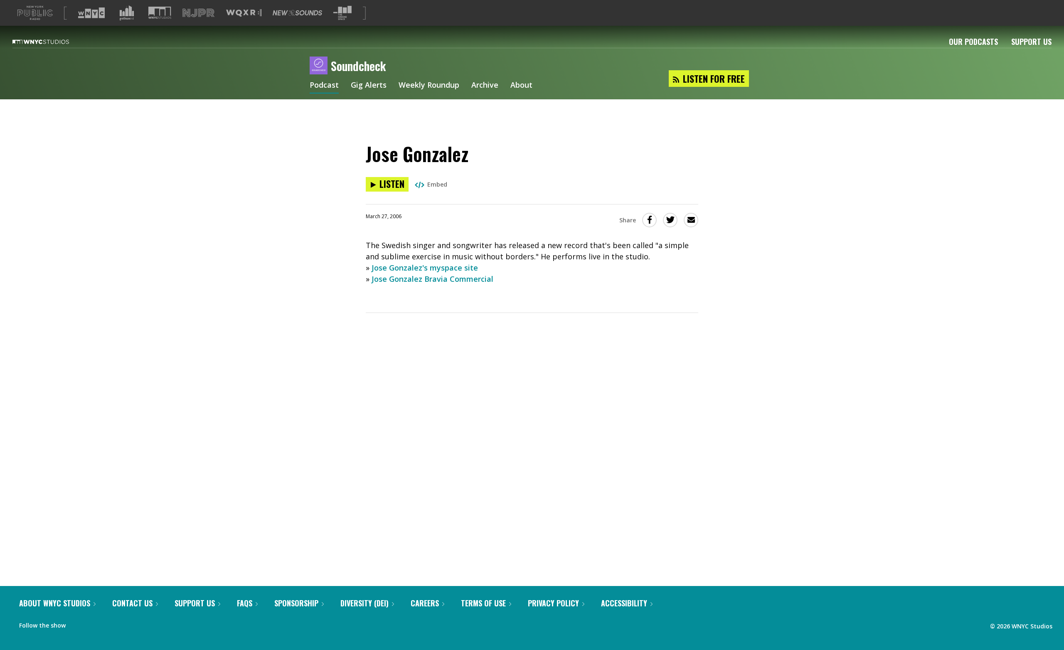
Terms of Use (483, 603)
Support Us (1031, 41)
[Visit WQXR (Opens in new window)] (243, 13)
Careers (425, 603)
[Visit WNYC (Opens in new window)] (91, 12)
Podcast (324, 85)
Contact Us (132, 603)
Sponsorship (296, 603)
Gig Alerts (369, 85)
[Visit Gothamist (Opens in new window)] (126, 12)
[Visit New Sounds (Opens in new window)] (297, 13)
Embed (437, 184)
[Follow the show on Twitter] (94, 623)
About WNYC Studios (54, 603)
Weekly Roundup (429, 85)
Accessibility (624, 603)
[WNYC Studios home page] (51, 41)
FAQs (244, 603)
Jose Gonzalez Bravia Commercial (432, 279)
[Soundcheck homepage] (320, 66)
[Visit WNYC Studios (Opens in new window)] (159, 13)
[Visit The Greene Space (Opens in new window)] (342, 13)
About (521, 85)
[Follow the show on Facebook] (77, 623)
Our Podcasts (973, 41)
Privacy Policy (553, 603)
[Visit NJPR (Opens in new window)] (198, 13)
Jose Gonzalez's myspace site (425, 268)
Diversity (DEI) (364, 603)
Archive (484, 85)
